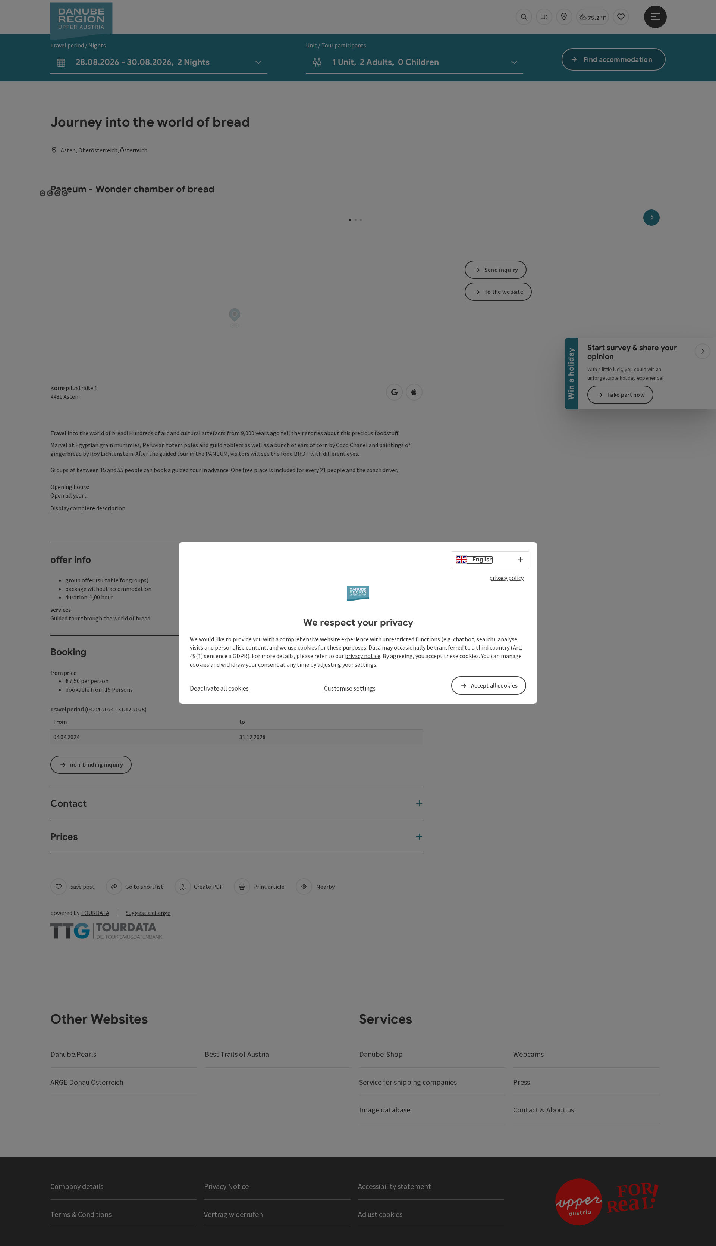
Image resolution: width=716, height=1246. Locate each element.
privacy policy (506, 578)
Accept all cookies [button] (494, 685)
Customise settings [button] (350, 688)
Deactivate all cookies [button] (219, 688)
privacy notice (362, 656)
